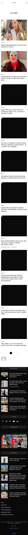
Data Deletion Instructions (7, 514)
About (2, 502)
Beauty (3, 74)
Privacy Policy (14, 528)
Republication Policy (6, 512)
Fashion (3, 42)
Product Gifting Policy (6, 509)
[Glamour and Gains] (14, 3)
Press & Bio (4, 505)
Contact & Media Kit (5, 507)
